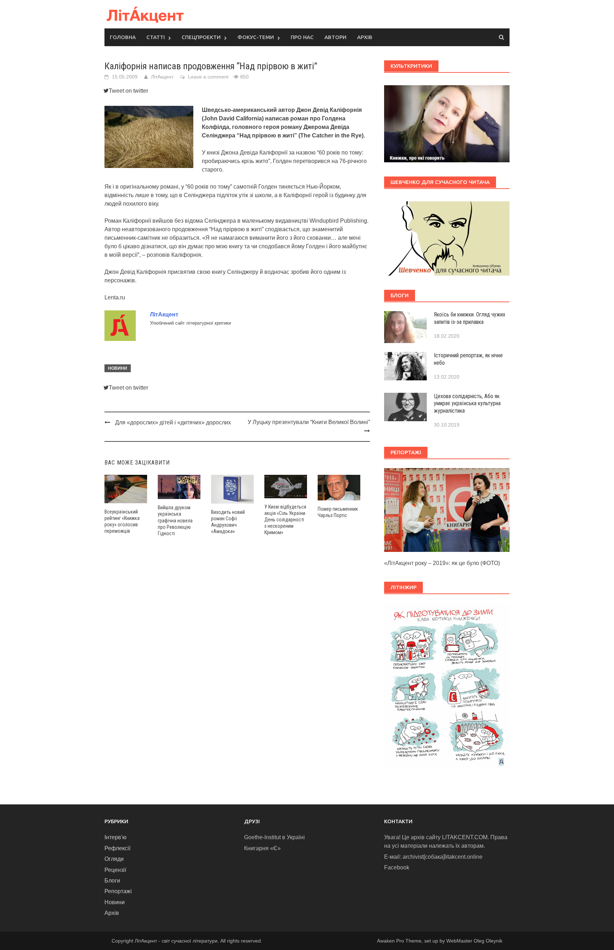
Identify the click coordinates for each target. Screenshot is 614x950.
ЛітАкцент (162, 77)
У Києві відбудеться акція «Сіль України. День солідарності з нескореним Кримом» (285, 520)
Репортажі (118, 891)
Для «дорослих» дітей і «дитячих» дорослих (173, 422)
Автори (335, 37)
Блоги (112, 881)
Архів (364, 37)
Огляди (114, 859)
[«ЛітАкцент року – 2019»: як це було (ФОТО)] (447, 509)
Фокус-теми (255, 37)
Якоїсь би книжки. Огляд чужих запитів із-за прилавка (469, 318)
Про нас (302, 37)
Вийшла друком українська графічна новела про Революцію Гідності (175, 520)
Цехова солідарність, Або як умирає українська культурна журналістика (467, 403)
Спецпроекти (201, 37)
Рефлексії (117, 848)
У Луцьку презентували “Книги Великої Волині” (309, 422)
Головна (123, 37)
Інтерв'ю (115, 837)
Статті (155, 37)
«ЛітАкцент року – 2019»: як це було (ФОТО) (442, 563)
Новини (117, 368)
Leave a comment (208, 77)
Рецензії (115, 870)
